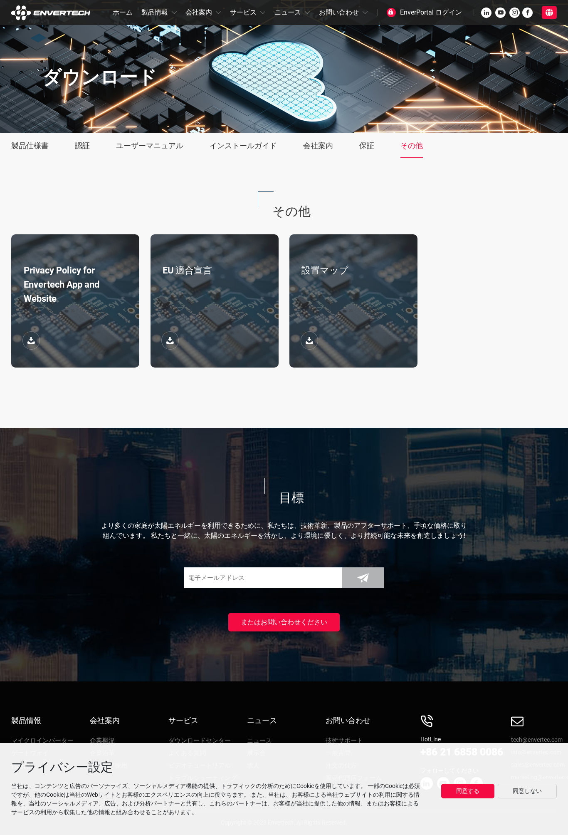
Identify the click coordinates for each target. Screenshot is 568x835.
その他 (411, 145)
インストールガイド (243, 145)
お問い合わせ (339, 12)
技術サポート (344, 740)
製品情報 (154, 12)
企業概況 (102, 740)
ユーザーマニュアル (149, 145)
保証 (366, 145)
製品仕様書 (30, 145)
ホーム (123, 12)
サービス (243, 12)
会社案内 (198, 12)
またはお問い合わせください (284, 622)
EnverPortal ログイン (431, 12)
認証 (82, 145)
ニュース (287, 12)
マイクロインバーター (42, 740)
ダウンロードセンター (199, 740)
